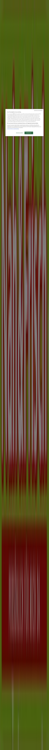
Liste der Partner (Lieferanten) (13, 128)
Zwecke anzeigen (19, 132)
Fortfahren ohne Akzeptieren (38, 110)
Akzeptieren (28, 132)
